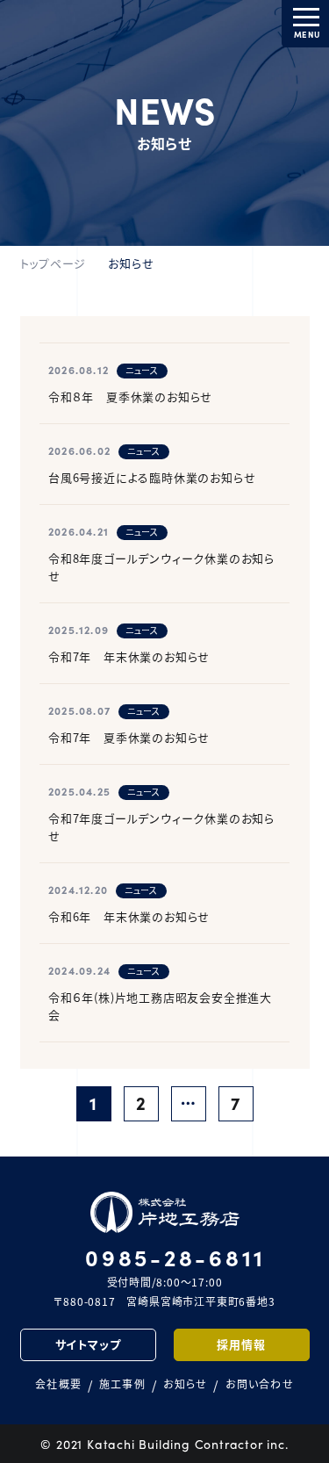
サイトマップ (88, 1344)
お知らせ (185, 1384)
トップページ (53, 263)
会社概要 (58, 1384)
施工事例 (122, 1384)
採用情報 (241, 1344)
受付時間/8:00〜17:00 (175, 1266)
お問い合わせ (259, 1384)
